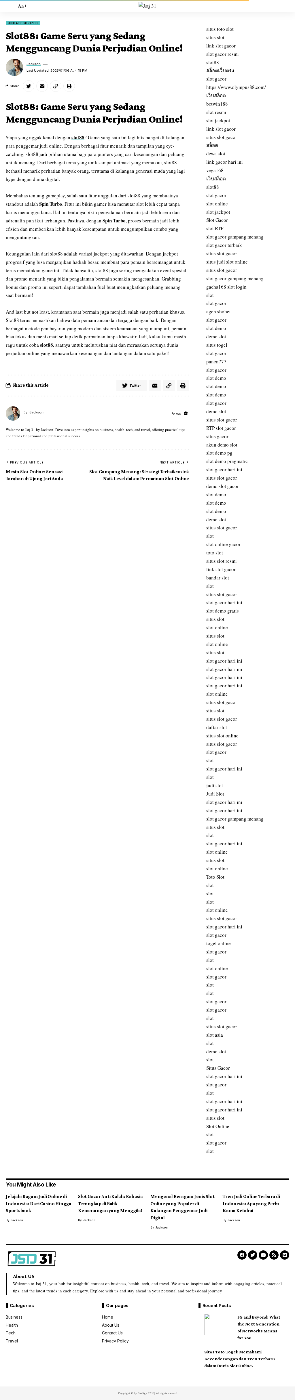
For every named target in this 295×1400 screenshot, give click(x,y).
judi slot (214, 785)
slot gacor (216, 78)
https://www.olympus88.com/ (236, 87)
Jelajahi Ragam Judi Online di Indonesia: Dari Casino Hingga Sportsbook (38, 1203)
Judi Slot (215, 793)
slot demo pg (219, 452)
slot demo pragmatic (227, 461)
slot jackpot (218, 120)
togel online (218, 943)
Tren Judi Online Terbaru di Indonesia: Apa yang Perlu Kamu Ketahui (251, 1203)
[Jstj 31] (147, 6)
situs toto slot (220, 29)
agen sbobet (218, 311)
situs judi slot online (227, 261)
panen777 (216, 361)
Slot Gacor (217, 220)
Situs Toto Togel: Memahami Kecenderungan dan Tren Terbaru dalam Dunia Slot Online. (239, 1358)
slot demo (216, 328)
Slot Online (217, 1126)
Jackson (34, 64)
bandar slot (217, 577)
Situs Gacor (218, 1068)
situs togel (216, 345)
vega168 (215, 170)
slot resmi (216, 112)
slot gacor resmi (222, 54)
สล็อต (212, 145)
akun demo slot (221, 444)
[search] (285, 6)
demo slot (216, 336)
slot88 (77, 137)
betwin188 (217, 103)
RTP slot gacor (221, 428)
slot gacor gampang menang (235, 236)
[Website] (185, 413)
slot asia (214, 1034)
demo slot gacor (222, 486)
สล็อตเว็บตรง (220, 70)
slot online (217, 203)
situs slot (215, 37)
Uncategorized (23, 23)
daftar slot (216, 727)
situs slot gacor (221, 137)
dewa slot (215, 153)
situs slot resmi (221, 561)
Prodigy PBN (146, 1393)
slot (210, 295)
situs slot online (222, 735)
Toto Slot (215, 876)
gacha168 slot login (226, 286)
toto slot (214, 552)
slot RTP (214, 228)
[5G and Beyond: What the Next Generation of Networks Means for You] (218, 1324)
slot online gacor (223, 544)
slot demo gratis (222, 610)
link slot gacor (221, 45)
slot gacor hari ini (224, 469)
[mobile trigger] (11, 6)
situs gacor (217, 436)
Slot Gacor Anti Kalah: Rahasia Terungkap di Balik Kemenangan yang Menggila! (110, 1203)
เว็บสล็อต (216, 95)
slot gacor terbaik (224, 245)
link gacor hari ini (224, 162)
